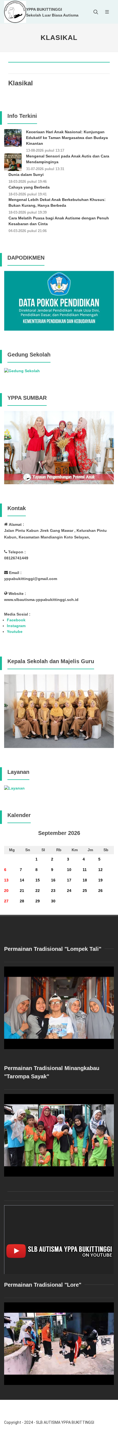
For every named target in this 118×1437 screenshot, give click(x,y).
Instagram (16, 626)
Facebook (16, 620)
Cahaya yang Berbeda (29, 187)
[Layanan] (14, 788)
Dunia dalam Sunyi (26, 174)
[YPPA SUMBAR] (59, 447)
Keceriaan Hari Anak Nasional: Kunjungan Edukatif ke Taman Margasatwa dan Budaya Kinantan (67, 138)
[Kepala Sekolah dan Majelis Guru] (59, 711)
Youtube (15, 631)
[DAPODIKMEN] (59, 300)
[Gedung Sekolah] (22, 370)
